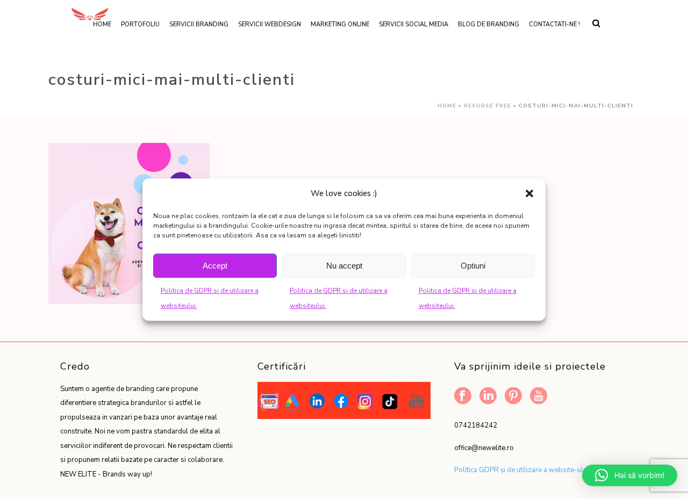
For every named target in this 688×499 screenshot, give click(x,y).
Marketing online (340, 24)
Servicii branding (198, 24)
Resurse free (487, 106)
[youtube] (538, 396)
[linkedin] (488, 396)
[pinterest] (513, 396)
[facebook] (462, 396)
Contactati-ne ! (554, 24)
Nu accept (344, 265)
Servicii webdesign (269, 24)
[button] (529, 193)
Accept (215, 265)
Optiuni (473, 265)
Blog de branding (488, 24)
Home (447, 106)
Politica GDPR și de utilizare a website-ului (521, 470)
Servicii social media (413, 24)
